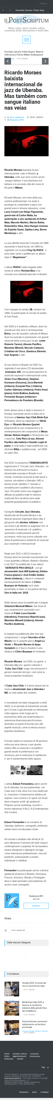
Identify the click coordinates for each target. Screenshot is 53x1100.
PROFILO (36, 906)
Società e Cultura (20, 1054)
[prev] (7, 61)
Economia (34, 1054)
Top (43, 1067)
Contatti (20, 1059)
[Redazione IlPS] (11, 900)
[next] (45, 61)
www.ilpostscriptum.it (12, 1078)
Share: (8, 918)
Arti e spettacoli (17, 117)
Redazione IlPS (17, 120)
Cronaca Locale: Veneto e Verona (35, 1031)
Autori (34, 1092)
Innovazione (35, 1056)
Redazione (8, 1059)
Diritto (6, 1056)
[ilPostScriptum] (26, 21)
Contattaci (44, 1092)
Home (6, 1054)
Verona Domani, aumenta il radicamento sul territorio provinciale (34, 1024)
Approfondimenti (19, 1056)
